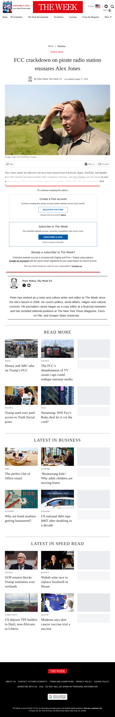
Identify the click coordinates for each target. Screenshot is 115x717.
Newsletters (58, 17)
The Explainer (16, 17)
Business (61, 46)
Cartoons (73, 17)
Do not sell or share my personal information (71, 687)
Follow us (91, 164)
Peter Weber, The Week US (49, 79)
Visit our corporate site (93, 708)
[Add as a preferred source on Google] (57, 697)
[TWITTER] (24, 285)
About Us (11, 681)
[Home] (5, 17)
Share (11, 164)
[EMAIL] (29, 285)
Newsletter (105, 164)
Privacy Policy (84, 681)
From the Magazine (90, 17)
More (107, 17)
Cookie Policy (101, 681)
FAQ (41, 687)
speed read (57, 52)
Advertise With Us (27, 687)
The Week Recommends (38, 17)
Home (50, 46)
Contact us (77, 266)
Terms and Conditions (61, 681)
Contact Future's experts (32, 681)
